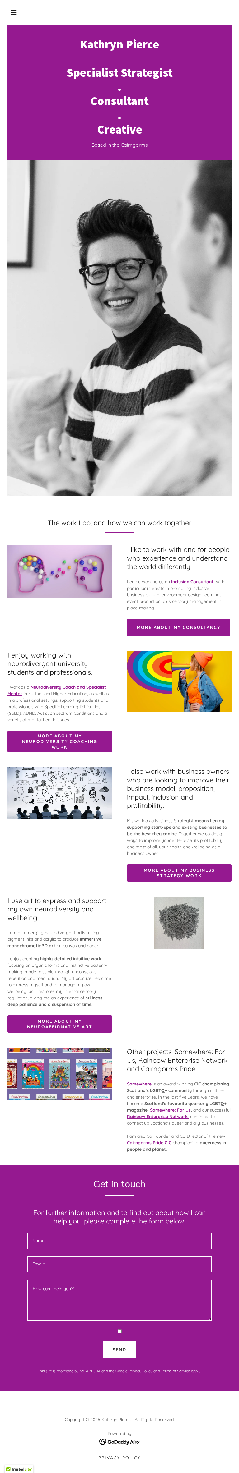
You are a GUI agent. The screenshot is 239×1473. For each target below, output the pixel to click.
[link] (119, 132)
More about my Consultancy (178, 627)
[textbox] (119, 1241)
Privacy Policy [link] (140, 1371)
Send (119, 1349)
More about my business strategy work (179, 873)
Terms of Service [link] (175, 1371)
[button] (13, 12)
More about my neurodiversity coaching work (59, 741)
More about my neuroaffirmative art (59, 1024)
